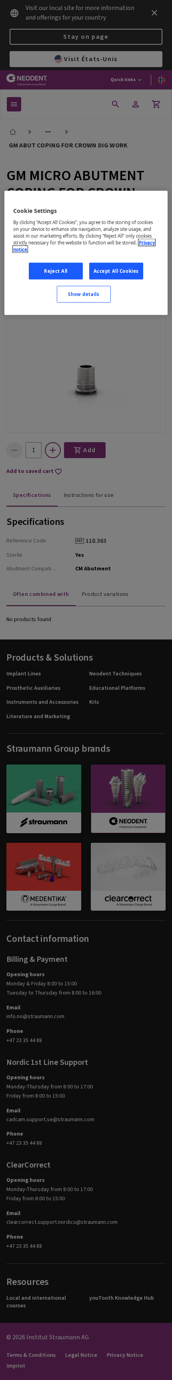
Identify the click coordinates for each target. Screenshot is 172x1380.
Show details (83, 294)
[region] (86, 253)
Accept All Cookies (116, 271)
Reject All (56, 271)
